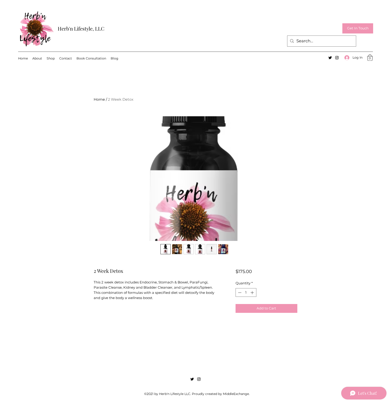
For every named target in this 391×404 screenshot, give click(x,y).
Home (99, 99)
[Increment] (253, 292)
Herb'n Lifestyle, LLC (81, 28)
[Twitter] (330, 57)
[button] (357, 28)
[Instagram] (337, 57)
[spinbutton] (246, 292)
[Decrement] (239, 292)
